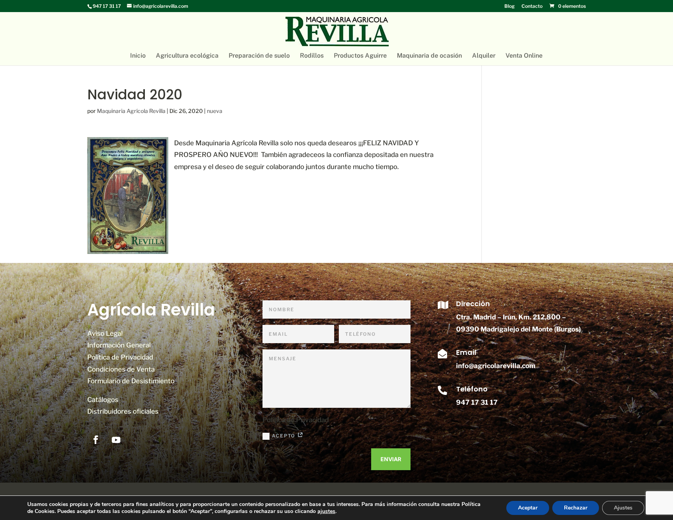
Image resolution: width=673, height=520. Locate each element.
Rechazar (575, 507)
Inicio (138, 56)
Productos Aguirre (360, 56)
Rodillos (312, 56)
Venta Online (524, 56)
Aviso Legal (105, 333)
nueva (214, 111)
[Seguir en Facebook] (95, 439)
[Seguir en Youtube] (116, 439)
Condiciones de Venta (121, 369)
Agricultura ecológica (187, 56)
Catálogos (102, 400)
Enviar (391, 459)
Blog (509, 6)
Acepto (284, 436)
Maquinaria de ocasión (429, 56)
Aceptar (527, 507)
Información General (119, 345)
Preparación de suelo (259, 56)
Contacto (532, 6)
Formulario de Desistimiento (130, 381)
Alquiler (483, 56)
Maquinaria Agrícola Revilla (131, 111)
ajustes (326, 511)
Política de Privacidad (120, 357)
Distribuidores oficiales (123, 411)
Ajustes (623, 507)
